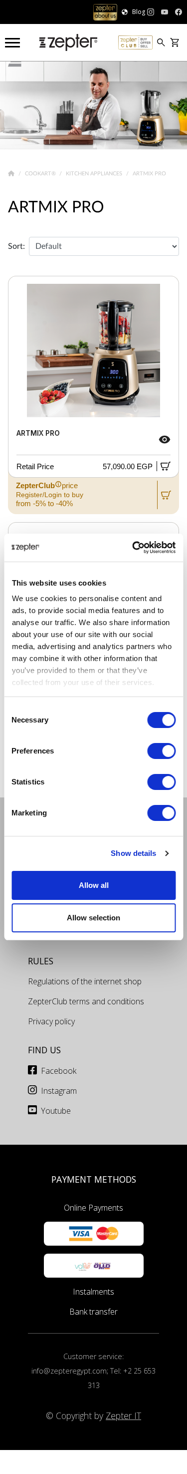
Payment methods (93, 1179)
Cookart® (41, 173)
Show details (133, 853)
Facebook (58, 1070)
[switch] (161, 751)
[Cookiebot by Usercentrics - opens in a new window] (133, 547)
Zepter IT (123, 1416)
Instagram (59, 1090)
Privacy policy (51, 1021)
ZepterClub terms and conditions (86, 1001)
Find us (44, 1050)
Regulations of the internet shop (85, 981)
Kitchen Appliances (95, 173)
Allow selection (93, 917)
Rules (40, 961)
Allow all (94, 885)
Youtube (56, 1110)
